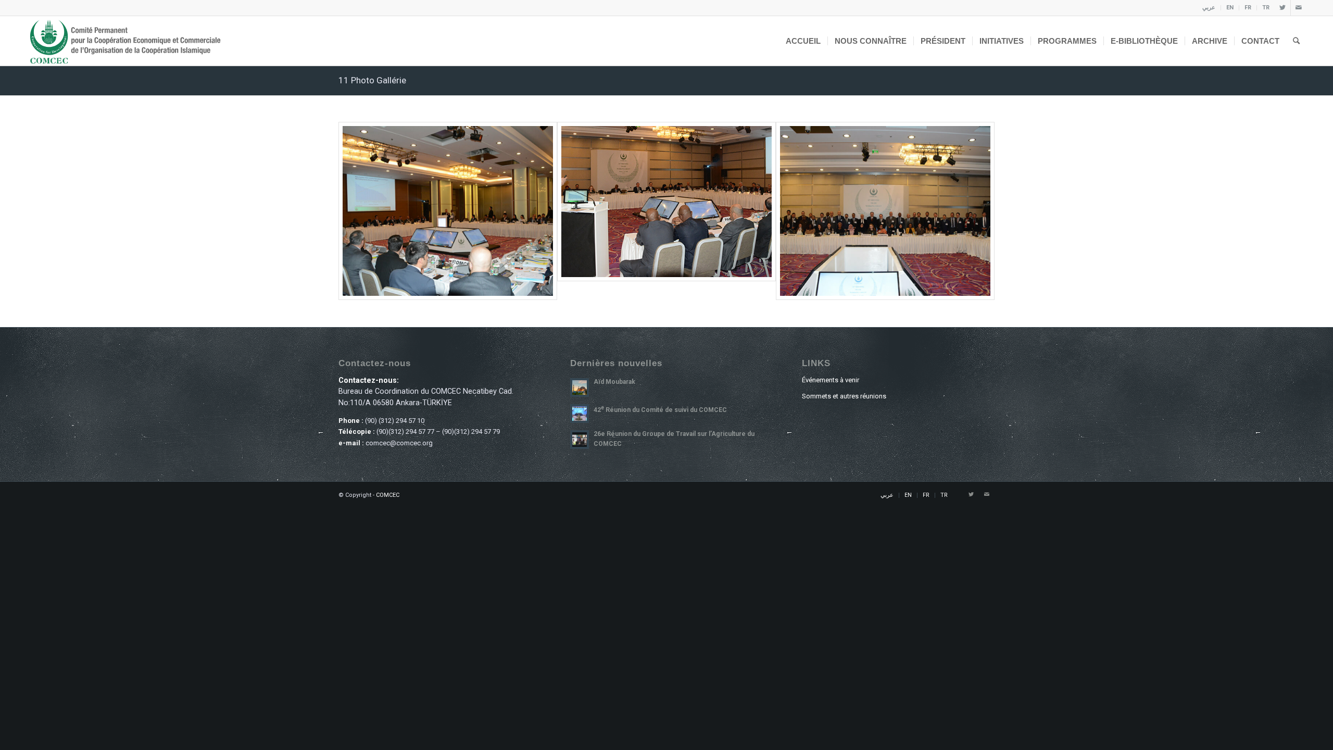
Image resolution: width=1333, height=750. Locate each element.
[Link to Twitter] (1282, 8)
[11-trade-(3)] (885, 211)
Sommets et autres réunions (844, 396)
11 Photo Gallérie (372, 80)
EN (1230, 7)
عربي (1208, 7)
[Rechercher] (1296, 41)
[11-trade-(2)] (666, 202)
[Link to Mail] (1298, 8)
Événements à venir (830, 380)
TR (1265, 7)
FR (1247, 7)
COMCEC (387, 495)
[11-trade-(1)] (447, 211)
